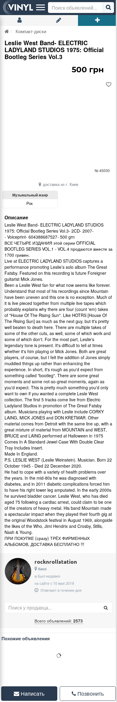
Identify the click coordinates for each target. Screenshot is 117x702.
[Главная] (6, 31)
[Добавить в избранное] (108, 84)
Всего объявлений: (58, 621)
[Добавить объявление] (97, 20)
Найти (108, 7)
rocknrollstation (55, 561)
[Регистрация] (58, 20)
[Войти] (19, 20)
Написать (31, 693)
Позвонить (86, 693)
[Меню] (40, 7)
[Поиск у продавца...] (105, 608)
